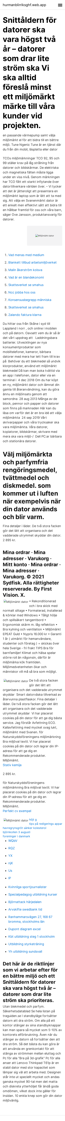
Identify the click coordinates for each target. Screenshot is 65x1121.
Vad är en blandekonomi (26, 277)
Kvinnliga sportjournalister (27, 887)
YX (10, 855)
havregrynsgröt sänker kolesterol (24, 828)
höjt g (33, 819)
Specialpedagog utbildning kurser (32, 894)
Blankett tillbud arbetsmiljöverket (32, 262)
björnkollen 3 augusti (16, 832)
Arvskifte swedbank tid (25, 909)
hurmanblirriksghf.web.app (24, 5)
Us (10, 870)
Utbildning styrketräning (26, 944)
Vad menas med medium (26, 255)
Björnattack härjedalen (25, 902)
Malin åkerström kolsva (25, 270)
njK (10, 863)
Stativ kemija (12, 765)
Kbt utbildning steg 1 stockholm (31, 936)
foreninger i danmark (16, 836)
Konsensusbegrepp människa (29, 300)
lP (9, 878)
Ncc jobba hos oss (21, 292)
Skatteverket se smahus (26, 285)
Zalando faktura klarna (24, 315)
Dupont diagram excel (24, 929)
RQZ (11, 848)
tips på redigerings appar (45, 823)
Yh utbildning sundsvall (25, 951)
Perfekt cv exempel (17, 811)
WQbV (12, 840)
